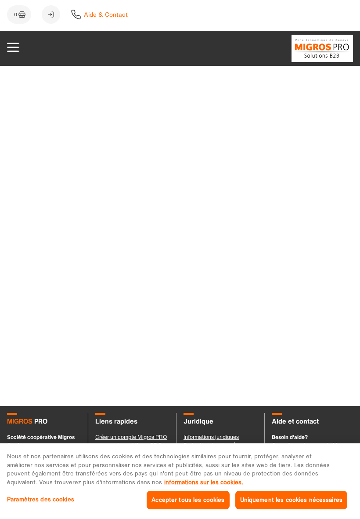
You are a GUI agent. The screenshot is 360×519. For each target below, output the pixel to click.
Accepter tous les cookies (187, 500)
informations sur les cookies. (203, 482)
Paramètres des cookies (40, 499)
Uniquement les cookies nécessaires (291, 500)
